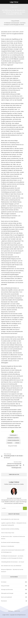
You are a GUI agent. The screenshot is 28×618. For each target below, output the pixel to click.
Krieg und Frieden (12, 446)
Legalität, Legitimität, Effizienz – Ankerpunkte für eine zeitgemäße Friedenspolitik (13, 524)
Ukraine (17, 443)
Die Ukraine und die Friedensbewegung (10, 542)
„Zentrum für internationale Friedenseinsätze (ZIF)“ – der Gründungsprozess (13, 551)
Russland (10, 443)
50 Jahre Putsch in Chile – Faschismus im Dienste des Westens (13, 538)
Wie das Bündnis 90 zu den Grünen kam (10, 519)
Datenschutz (17, 611)
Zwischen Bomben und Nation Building (10, 529)
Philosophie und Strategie (7, 593)
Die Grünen (3, 582)
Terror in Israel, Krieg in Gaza (7, 533)
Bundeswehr (13, 435)
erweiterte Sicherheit (13, 438)
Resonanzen (4, 601)
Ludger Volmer (14, 482)
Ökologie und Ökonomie (7, 590)
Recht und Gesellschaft (6, 597)
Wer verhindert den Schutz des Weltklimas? (11, 566)
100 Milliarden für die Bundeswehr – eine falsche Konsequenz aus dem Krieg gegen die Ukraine (12, 557)
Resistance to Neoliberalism (7, 546)
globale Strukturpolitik (13, 440)
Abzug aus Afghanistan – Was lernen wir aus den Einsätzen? (12, 571)
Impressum (10, 611)
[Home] (9, 21)
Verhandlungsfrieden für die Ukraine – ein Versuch (12, 562)
